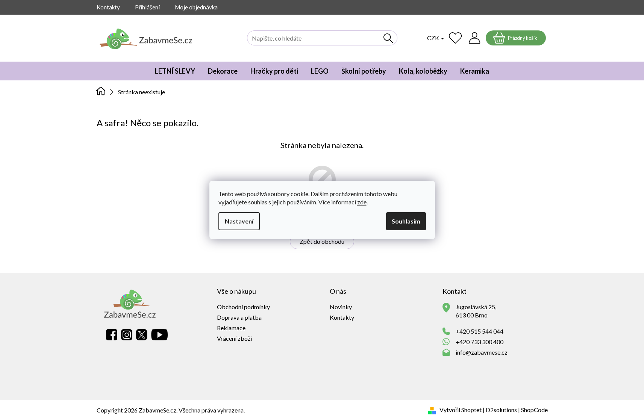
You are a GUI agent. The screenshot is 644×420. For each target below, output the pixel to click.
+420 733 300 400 (479, 341)
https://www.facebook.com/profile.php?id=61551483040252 (111, 334)
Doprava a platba (239, 317)
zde (362, 201)
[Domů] (101, 91)
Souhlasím (406, 221)
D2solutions (501, 409)
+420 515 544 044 (479, 331)
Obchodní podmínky (243, 306)
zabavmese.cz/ (126, 334)
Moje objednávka (196, 7)
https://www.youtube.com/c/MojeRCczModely (159, 334)
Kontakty (108, 7)
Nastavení (239, 221)
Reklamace (231, 327)
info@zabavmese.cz (482, 352)
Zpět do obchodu (322, 241)
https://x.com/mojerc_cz (141, 334)
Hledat (388, 38)
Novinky (341, 306)
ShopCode (534, 409)
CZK (433, 37)
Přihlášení (147, 7)
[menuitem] (175, 71)
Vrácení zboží (234, 338)
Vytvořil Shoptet (460, 409)
